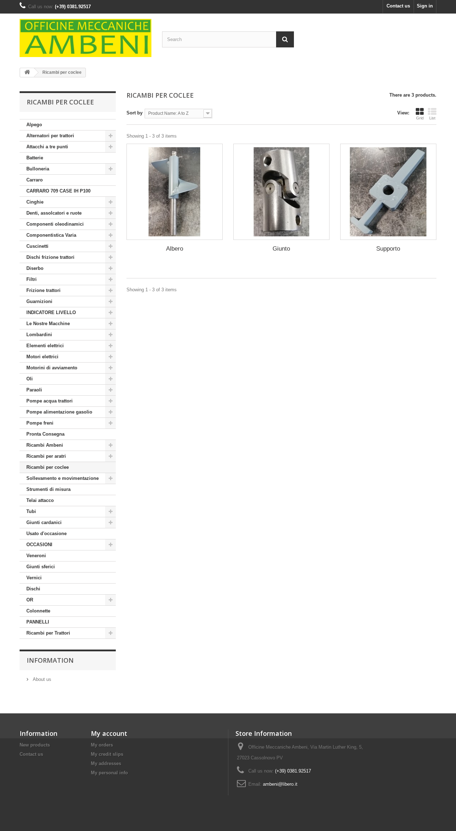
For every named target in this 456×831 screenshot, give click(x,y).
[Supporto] (388, 191)
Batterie (34, 157)
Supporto (388, 248)
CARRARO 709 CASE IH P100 (58, 191)
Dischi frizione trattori (50, 257)
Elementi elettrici (45, 345)
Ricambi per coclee (47, 467)
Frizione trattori (43, 290)
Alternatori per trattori (50, 135)
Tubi (31, 511)
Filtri (31, 279)
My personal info (109, 772)
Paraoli (34, 390)
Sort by (134, 113)
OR (29, 599)
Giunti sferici (40, 566)
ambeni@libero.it (280, 784)
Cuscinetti (37, 246)
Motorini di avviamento (51, 367)
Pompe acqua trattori (49, 401)
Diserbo (34, 268)
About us (41, 679)
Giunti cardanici (44, 522)
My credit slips (107, 754)
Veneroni (36, 555)
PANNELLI (37, 622)
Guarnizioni (39, 301)
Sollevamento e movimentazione (62, 478)
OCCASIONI (39, 544)
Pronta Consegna (45, 434)
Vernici (34, 577)
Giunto (281, 248)
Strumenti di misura (48, 489)
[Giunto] (281, 191)
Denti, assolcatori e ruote (54, 213)
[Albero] (174, 191)
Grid (420, 118)
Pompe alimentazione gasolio (59, 412)
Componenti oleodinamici (55, 224)
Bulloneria (37, 168)
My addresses (106, 763)
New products (35, 745)
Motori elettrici (42, 356)
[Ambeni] (85, 38)
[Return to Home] (27, 72)
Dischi (33, 588)
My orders (102, 745)
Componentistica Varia (51, 235)
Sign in (425, 6)
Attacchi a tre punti (47, 146)
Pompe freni (39, 423)
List (432, 118)
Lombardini (39, 334)
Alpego (34, 124)
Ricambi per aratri (46, 456)
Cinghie (34, 202)
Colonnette (38, 611)
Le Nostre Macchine (48, 323)
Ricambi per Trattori (48, 633)
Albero (174, 248)
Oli (29, 378)
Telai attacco (40, 500)
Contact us (398, 6)
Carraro (34, 180)
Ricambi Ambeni (44, 445)
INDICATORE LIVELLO (51, 312)
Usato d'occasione (46, 533)
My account (109, 733)
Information (50, 660)
